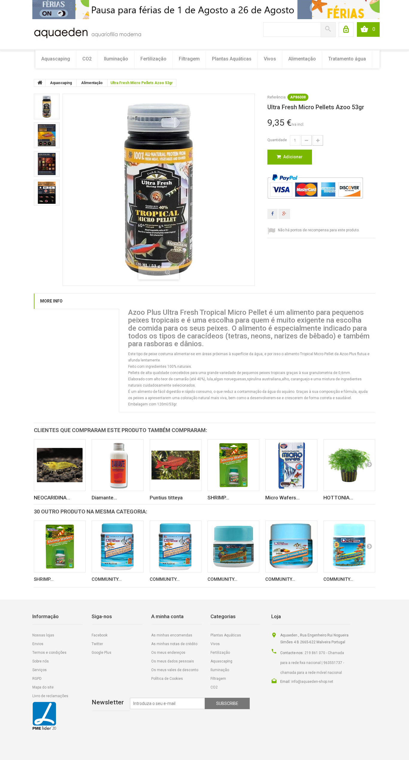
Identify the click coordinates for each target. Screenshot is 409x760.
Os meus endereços (168, 652)
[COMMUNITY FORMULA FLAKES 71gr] (176, 546)
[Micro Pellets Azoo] (47, 193)
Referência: (277, 97)
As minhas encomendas (171, 635)
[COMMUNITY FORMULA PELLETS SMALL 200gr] (349, 546)
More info (51, 301)
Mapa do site (43, 687)
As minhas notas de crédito (174, 644)
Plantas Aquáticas (232, 59)
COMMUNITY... (107, 579)
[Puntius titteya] (176, 465)
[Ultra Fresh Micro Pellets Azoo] (47, 106)
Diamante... (104, 498)
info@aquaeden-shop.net (312, 682)
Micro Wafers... (282, 498)
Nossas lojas (43, 635)
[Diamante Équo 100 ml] (117, 465)
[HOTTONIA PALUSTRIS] (349, 465)
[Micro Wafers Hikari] (291, 465)
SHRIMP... (218, 498)
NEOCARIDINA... (52, 498)
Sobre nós (40, 661)
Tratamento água (347, 59)
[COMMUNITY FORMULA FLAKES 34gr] (117, 546)
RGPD (37, 679)
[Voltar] (40, 82)
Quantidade (277, 140)
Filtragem (189, 59)
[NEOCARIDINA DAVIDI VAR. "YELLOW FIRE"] (60, 465)
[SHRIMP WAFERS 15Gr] (233, 465)
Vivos (270, 59)
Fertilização (153, 59)
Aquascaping (55, 59)
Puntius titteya (166, 498)
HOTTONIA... (338, 498)
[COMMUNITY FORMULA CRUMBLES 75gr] (233, 546)
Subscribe (227, 703)
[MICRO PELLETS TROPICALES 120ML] (47, 135)
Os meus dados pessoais (172, 661)
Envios (37, 644)
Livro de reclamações (50, 696)
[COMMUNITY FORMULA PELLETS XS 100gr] (291, 546)
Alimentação (302, 59)
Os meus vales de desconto (174, 670)
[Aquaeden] (87, 32)
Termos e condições (49, 652)
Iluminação (116, 59)
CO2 (87, 59)
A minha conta (167, 616)
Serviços (39, 670)
